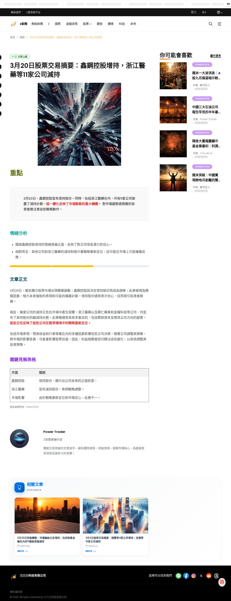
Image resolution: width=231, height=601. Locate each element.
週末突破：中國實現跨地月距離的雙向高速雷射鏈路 (205, 180)
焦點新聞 (37, 24)
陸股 (22, 37)
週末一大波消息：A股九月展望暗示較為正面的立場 (206, 78)
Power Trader (54, 431)
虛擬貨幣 (72, 24)
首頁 (12, 37)
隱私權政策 (16, 591)
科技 (122, 24)
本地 (133, 24)
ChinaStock (202, 64)
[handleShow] (219, 24)
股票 (86, 24)
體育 (111, 24)
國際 (58, 24)
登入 (194, 12)
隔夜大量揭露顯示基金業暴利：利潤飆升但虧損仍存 (205, 146)
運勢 (100, 24)
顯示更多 (215, 56)
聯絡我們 (16, 12)
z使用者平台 (33, 12)
